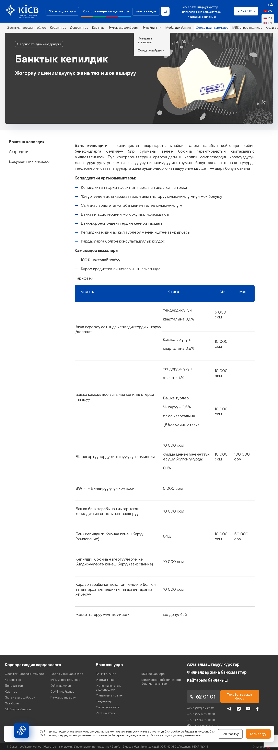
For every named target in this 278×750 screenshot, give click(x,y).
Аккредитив (20, 151)
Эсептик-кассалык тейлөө (26, 27)
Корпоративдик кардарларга (40, 44)
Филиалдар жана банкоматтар (200, 11)
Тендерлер (104, 701)
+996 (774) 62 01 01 (201, 720)
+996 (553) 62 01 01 (201, 714)
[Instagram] (238, 708)
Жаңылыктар (105, 679)
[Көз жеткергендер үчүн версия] (270, 5)
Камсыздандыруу (63, 697)
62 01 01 (246, 11)
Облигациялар (60, 685)
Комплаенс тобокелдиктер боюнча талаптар (161, 681)
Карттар (98, 27)
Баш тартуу (230, 734)
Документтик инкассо (29, 161)
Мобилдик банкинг (178, 27)
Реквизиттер (105, 713)
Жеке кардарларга (62, 11)
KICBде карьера (153, 674)
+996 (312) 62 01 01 (200, 708)
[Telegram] (229, 708)
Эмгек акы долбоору (123, 27)
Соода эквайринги (151, 50)
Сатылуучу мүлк (108, 707)
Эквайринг (150, 27)
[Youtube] (248, 708)
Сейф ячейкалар (62, 691)
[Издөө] (165, 11)
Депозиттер (79, 27)
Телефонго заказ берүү (239, 696)
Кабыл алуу (258, 734)
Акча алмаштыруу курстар (200, 7)
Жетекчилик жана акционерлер (108, 687)
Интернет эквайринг (145, 40)
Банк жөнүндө (146, 11)
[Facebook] (257, 708)
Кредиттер (58, 27)
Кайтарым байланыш (202, 16)
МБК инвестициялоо (247, 27)
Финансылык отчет (110, 695)
